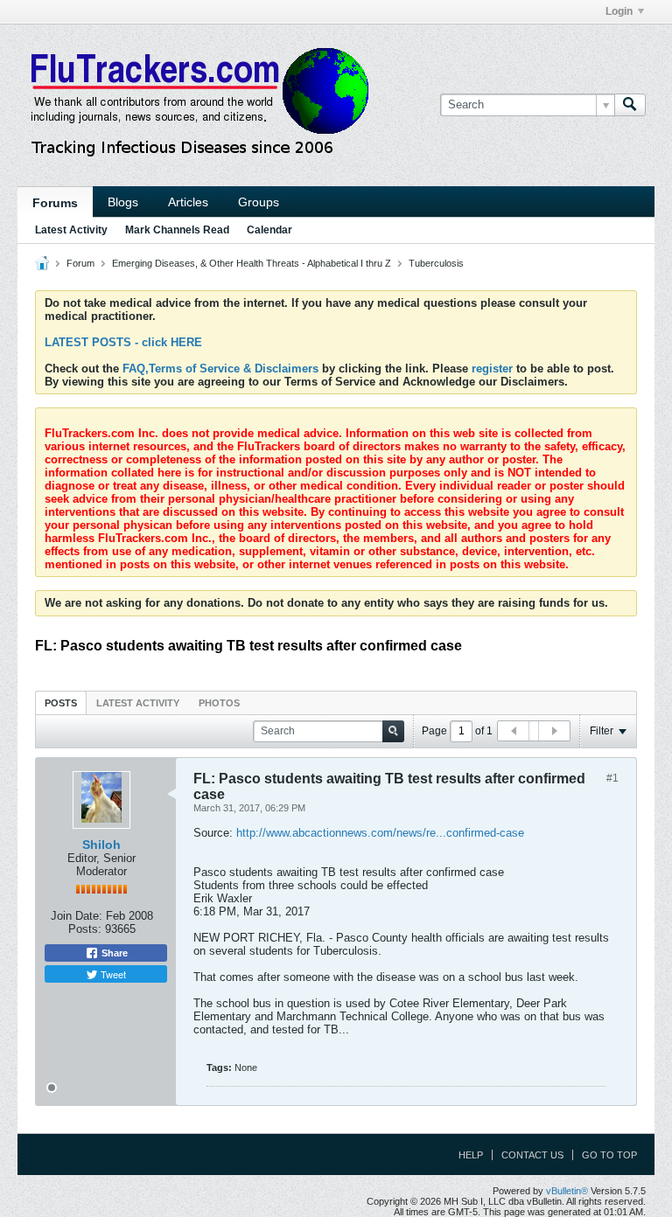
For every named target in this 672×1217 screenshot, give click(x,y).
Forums (55, 203)
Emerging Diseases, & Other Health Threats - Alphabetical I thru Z (251, 263)
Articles (188, 202)
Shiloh (101, 845)
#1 (612, 778)
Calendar (269, 230)
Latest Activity (71, 230)
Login (619, 11)
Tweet (112, 974)
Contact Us (532, 1155)
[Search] (630, 105)
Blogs (123, 202)
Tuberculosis (436, 263)
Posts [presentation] (61, 703)
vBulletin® (567, 1191)
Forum (80, 263)
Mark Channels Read (177, 230)
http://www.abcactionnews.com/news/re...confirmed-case (380, 832)
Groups (258, 202)
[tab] (61, 702)
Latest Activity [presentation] (137, 703)
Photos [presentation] (219, 703)
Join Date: (76, 915)
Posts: (85, 928)
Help (470, 1155)
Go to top (609, 1155)
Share (113, 953)
